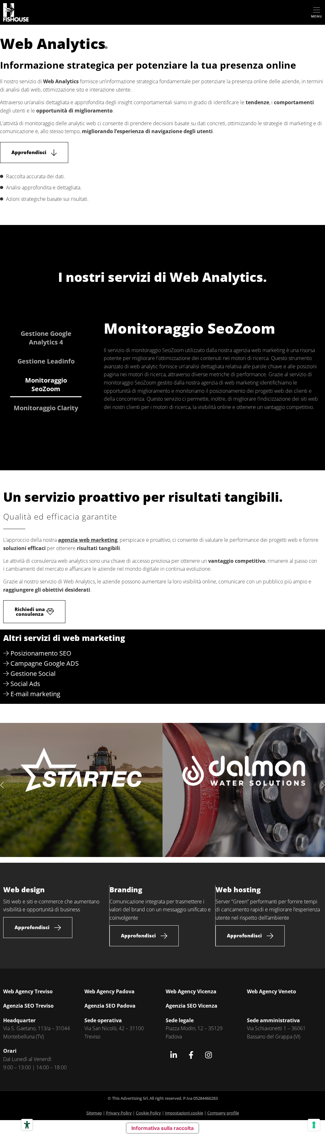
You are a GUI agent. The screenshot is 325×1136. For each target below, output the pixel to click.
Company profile (223, 1113)
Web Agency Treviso (28, 991)
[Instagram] (208, 1055)
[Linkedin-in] (174, 1055)
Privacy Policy (119, 1113)
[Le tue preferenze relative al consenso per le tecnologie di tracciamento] (314, 1125)
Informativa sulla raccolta (162, 1128)
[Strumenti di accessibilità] (27, 1125)
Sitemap (94, 1113)
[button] (2, 785)
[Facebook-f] (191, 1055)
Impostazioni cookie (184, 1113)
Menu (316, 16)
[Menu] (317, 10)
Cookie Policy (148, 1113)
